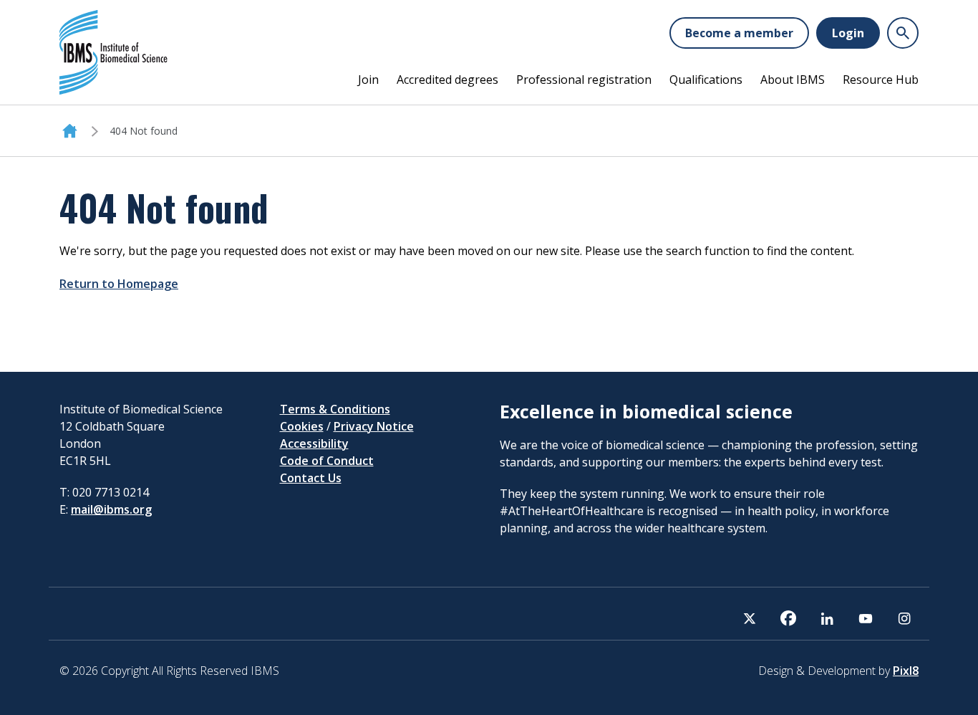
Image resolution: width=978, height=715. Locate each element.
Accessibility (314, 443)
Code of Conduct (327, 461)
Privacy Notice (374, 426)
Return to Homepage (118, 284)
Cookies (302, 426)
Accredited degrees (447, 79)
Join (368, 79)
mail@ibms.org (111, 509)
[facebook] (788, 618)
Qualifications (705, 79)
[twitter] (749, 618)
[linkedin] (827, 618)
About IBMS (792, 79)
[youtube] (865, 618)
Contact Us (311, 478)
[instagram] (904, 618)
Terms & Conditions (335, 409)
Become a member (739, 33)
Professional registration (584, 79)
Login (848, 33)
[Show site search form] (903, 33)
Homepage (69, 131)
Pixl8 (906, 670)
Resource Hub (881, 79)
